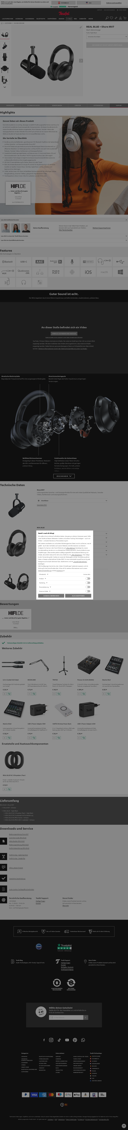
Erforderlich (42, 574)
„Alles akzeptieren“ (76, 555)
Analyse (41, 578)
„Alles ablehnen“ (71, 548)
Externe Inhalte (43, 591)
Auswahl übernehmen (51, 596)
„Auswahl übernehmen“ (80, 561)
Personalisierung (44, 587)
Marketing (42, 583)
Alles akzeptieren (78, 596)
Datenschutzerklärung (44, 570)
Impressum (59, 570)
